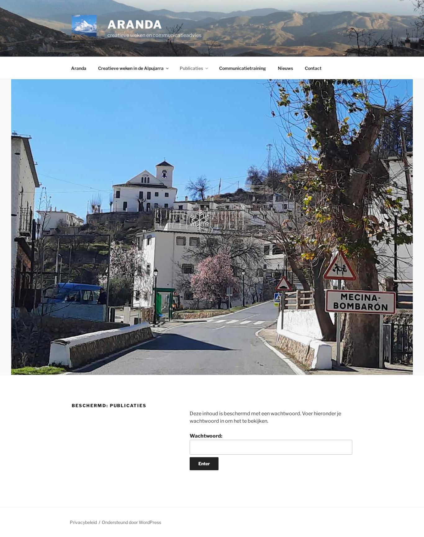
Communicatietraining (242, 68)
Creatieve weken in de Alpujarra (131, 68)
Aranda (78, 68)
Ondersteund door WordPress (131, 522)
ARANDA (135, 24)
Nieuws (285, 68)
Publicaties (191, 68)
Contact (313, 68)
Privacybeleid (83, 522)
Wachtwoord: (206, 436)
